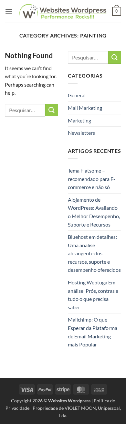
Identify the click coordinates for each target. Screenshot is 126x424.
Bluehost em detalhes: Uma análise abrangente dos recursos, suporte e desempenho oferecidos (94, 253)
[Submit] (51, 110)
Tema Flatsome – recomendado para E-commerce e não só (91, 178)
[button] (9, 11)
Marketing (79, 120)
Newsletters (81, 133)
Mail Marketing (85, 108)
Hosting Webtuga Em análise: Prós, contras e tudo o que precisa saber (93, 294)
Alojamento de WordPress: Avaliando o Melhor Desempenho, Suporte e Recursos (94, 212)
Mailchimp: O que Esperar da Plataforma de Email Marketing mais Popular (92, 331)
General (77, 95)
